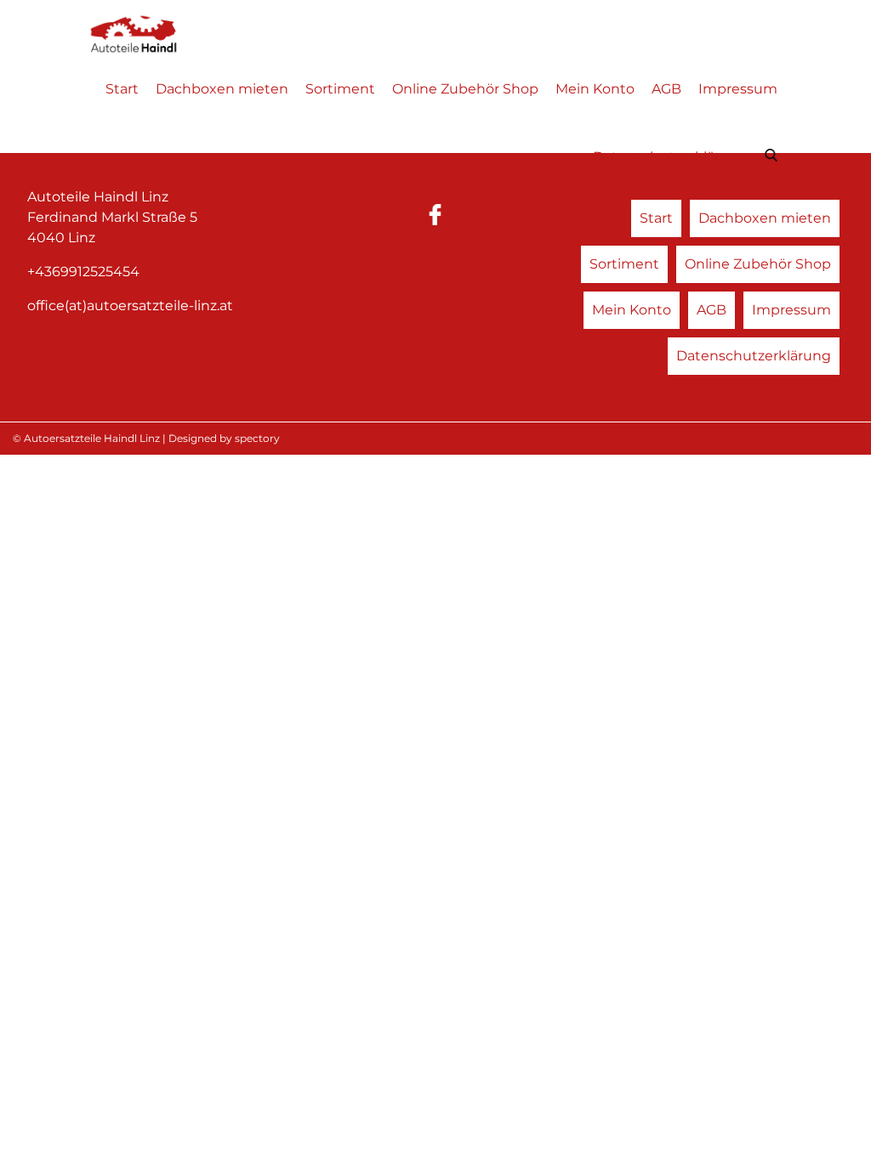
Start (122, 89)
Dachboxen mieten (222, 89)
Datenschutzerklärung (670, 157)
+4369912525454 (83, 271)
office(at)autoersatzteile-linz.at (130, 305)
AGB (666, 89)
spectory (257, 438)
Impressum (737, 89)
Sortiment (340, 89)
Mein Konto (595, 89)
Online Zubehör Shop (465, 89)
